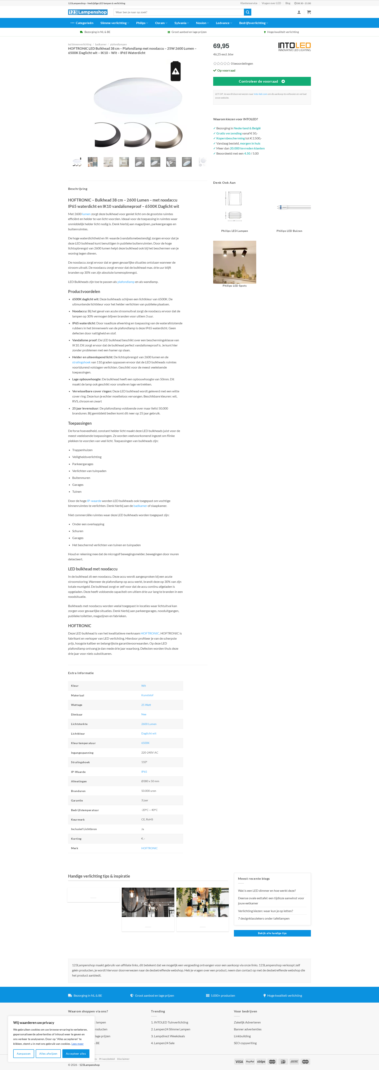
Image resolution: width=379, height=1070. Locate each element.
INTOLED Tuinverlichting (171, 1022)
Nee (143, 714)
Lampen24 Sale (164, 1043)
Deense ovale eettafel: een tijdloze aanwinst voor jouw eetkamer (271, 900)
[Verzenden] (247, 12)
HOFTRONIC (150, 633)
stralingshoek (81, 362)
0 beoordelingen (242, 63)
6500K (145, 742)
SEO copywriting (245, 1043)
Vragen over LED (271, 3)
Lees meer (77, 1043)
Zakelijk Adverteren (247, 1022)
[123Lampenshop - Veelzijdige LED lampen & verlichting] (88, 12)
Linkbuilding (242, 1036)
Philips (140, 23)
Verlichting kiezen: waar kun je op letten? (265, 911)
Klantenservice (248, 3)
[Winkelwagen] (309, 12)
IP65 (144, 771)
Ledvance (223, 23)
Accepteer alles (76, 1053)
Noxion (201, 23)
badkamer (101, 44)
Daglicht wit (148, 733)
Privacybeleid (107, 1058)
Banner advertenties (248, 1029)
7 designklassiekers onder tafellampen (264, 918)
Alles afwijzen (48, 1053)
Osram (160, 23)
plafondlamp (126, 282)
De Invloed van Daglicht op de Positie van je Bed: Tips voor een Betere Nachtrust (93, 893)
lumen (86, 214)
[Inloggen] (299, 12)
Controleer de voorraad (258, 81)
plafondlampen (118, 44)
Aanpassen (24, 1053)
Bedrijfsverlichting (252, 23)
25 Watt (146, 704)
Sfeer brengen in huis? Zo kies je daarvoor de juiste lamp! (148, 922)
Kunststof (147, 695)
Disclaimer (123, 1058)
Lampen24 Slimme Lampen (172, 1029)
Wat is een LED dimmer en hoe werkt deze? (267, 890)
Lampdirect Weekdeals (169, 1036)
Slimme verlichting (113, 23)
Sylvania (180, 23)
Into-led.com (260, 93)
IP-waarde (94, 501)
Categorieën (84, 23)
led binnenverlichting (79, 44)
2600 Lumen (149, 724)
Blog (287, 3)
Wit (143, 685)
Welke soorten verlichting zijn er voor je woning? (203, 922)
